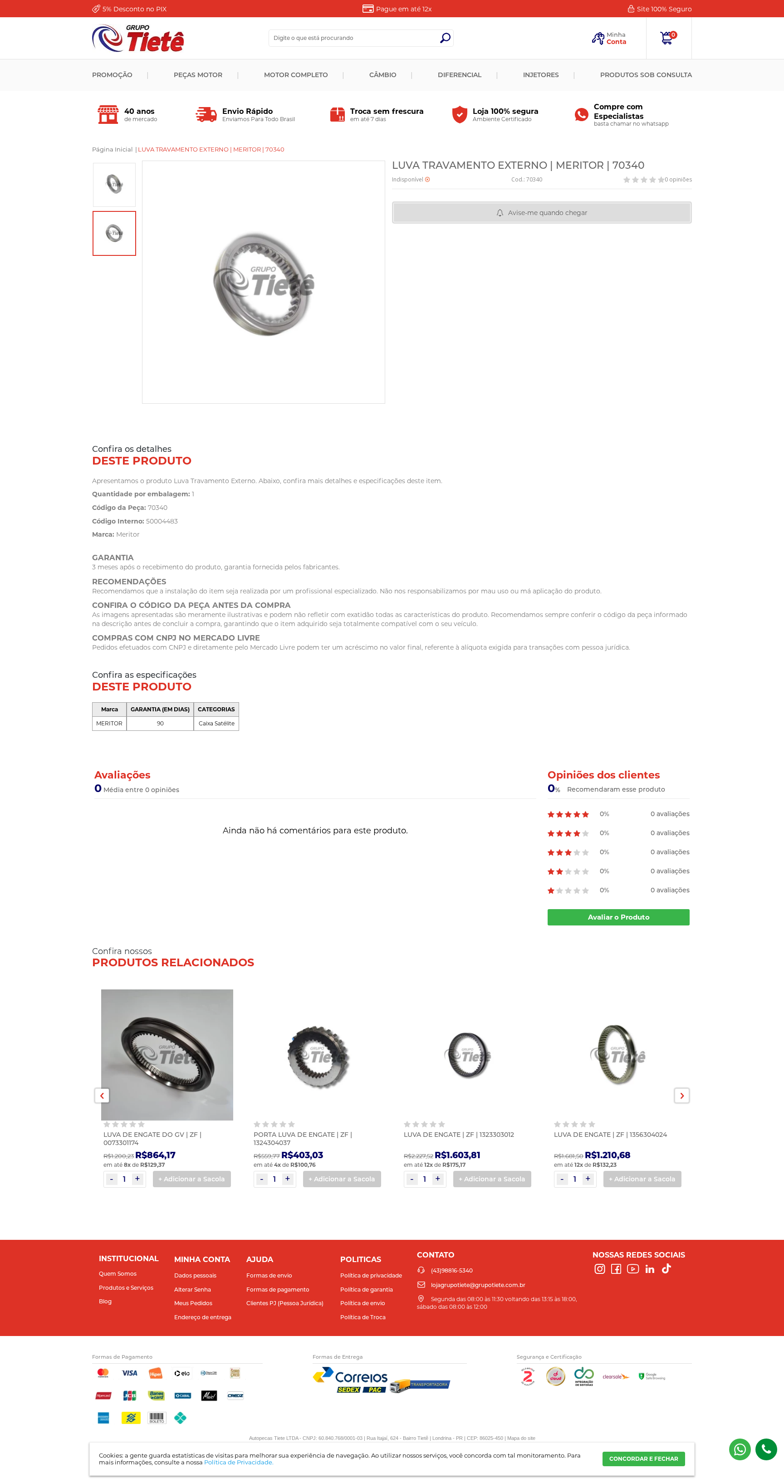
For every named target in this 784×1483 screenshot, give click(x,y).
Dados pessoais (195, 1275)
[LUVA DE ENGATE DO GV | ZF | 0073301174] (167, 1056)
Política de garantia (366, 1289)
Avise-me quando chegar (548, 213)
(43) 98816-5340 (740, 1449)
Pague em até (403, 9)
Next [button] (682, 1095)
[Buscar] (445, 38)
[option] (114, 185)
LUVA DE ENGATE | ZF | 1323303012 (459, 1135)
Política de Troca (363, 1317)
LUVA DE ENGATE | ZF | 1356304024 (610, 1135)
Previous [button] (102, 1095)
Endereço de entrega (202, 1317)
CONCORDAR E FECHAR (643, 1458)
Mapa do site (521, 1438)
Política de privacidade (371, 1275)
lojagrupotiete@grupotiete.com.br (478, 1285)
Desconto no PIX (135, 9)
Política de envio (362, 1303)
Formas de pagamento (277, 1289)
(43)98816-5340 (766, 1449)
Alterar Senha (192, 1289)
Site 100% (664, 9)
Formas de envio (269, 1275)
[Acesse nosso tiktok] (666, 1269)
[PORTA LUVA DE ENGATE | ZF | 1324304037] (317, 1056)
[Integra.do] (584, 1383)
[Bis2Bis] (527, 1383)
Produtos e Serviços (126, 1287)
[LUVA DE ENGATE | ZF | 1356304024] (618, 1056)
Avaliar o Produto (619, 917)
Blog (105, 1301)
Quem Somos (118, 1273)
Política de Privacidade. (239, 1462)
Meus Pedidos (193, 1303)
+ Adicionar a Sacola (191, 1179)
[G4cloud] (555, 1383)
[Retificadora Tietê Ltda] (138, 38)
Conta (617, 42)
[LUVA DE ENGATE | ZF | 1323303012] (468, 1056)
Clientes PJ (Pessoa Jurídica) (284, 1303)
